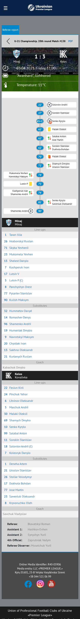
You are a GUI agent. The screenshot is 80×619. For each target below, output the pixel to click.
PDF (70, 41)
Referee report (10, 29)
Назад (8, 41)
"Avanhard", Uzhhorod (34, 76)
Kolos (63, 61)
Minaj (16, 61)
